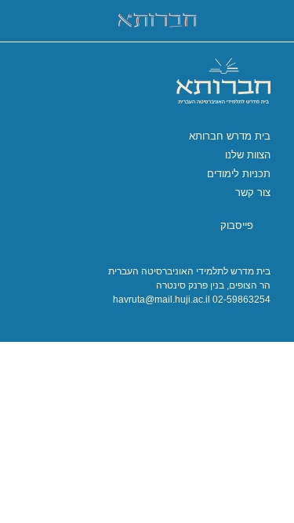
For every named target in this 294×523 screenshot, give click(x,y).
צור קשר (252, 192)
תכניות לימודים (238, 174)
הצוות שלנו (247, 155)
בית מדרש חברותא (229, 136)
